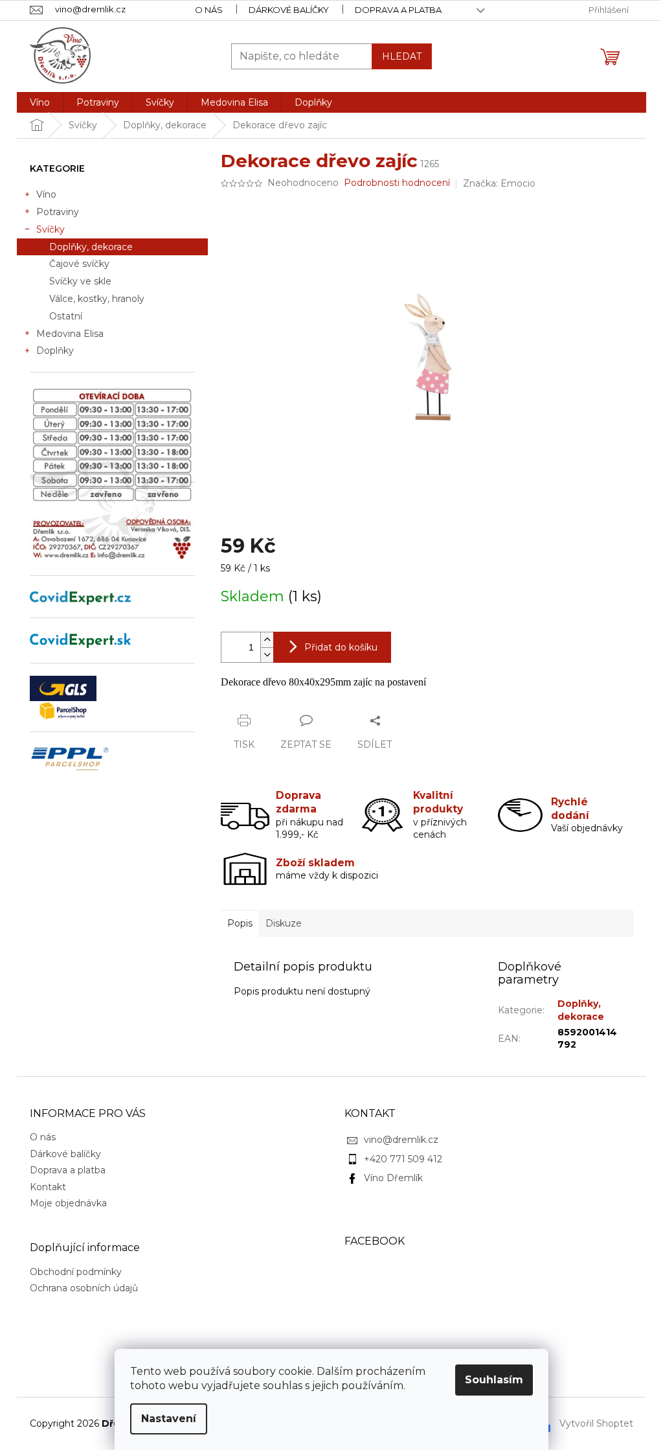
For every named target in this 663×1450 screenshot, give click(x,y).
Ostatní (65, 316)
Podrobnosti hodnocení (397, 183)
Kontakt (48, 1187)
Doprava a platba (398, 10)
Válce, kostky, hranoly (96, 299)
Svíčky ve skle (80, 281)
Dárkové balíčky (289, 10)
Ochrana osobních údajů (84, 1288)
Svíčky (50, 229)
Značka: (499, 183)
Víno (46, 194)
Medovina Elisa (70, 333)
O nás (209, 10)
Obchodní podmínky (76, 1272)
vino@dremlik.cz (401, 1139)
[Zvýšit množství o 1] (266, 639)
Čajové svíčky (79, 264)
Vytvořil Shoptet (596, 1423)
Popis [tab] (240, 923)
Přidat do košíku (340, 647)
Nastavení (168, 1418)
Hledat (401, 56)
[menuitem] (40, 102)
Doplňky (55, 350)
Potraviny (57, 212)
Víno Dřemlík (393, 1178)
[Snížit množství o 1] (266, 654)
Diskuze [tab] (283, 923)
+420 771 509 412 (403, 1159)
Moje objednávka (68, 1203)
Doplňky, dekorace (91, 247)
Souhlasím (494, 1380)
